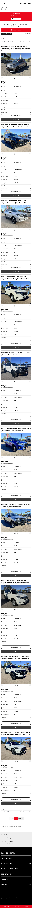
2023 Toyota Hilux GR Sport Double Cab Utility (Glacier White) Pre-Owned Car (15, 657)
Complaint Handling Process (20, 898)
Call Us (3, 8)
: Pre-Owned (5, 33)
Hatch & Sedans (8, 853)
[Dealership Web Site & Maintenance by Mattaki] (4, 902)
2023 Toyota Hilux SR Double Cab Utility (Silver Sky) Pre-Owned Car (15, 505)
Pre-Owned (6, 874)
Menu (30, 8)
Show (24, 38)
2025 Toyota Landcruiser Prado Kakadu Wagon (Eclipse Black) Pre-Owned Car (15, 125)
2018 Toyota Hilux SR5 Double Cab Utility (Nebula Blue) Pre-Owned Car (16, 429)
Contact (5, 884)
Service (4, 879)
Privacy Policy (9, 898)
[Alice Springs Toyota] (3, 3)
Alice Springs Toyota (25, 3)
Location (7, 8)
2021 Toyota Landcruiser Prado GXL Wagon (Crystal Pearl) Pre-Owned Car (15, 277)
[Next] (30, 78)
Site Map (3, 898)
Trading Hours (11, 844)
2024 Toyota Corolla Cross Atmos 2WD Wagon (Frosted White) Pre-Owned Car (15, 733)
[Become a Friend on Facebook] (2, 892)
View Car (16, 119)
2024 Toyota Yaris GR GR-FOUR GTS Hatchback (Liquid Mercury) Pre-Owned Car (15, 48)
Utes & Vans (6, 863)
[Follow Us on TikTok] (7, 892)
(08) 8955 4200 (9, 841)
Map (2, 844)
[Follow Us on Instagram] (5, 892)
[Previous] (2, 78)
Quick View (3, 109)
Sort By (3, 38)
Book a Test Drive (16, 115)
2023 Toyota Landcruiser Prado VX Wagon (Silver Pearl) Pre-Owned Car (14, 201)
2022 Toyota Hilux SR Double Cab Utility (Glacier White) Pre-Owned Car (15, 353)
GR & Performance (9, 869)
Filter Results (17, 30)
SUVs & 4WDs (6, 858)
